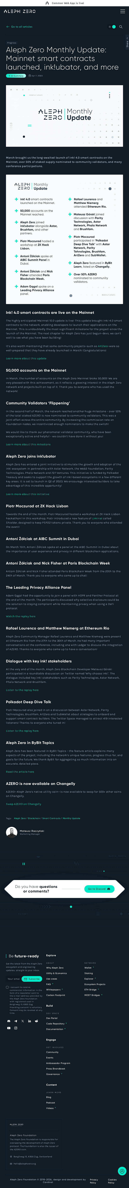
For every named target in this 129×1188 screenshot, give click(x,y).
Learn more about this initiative (27, 494)
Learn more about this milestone (28, 444)
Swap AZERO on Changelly (23, 804)
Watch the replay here (20, 616)
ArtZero (103, 346)
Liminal (97, 518)
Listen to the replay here (22, 690)
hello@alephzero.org (25, 1163)
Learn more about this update (26, 358)
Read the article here (20, 771)
